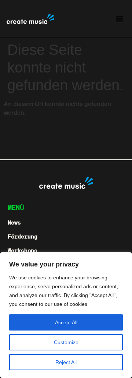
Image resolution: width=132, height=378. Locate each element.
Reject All (66, 362)
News (14, 222)
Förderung (22, 236)
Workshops (22, 250)
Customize (66, 342)
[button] (119, 19)
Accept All (66, 322)
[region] (66, 315)
